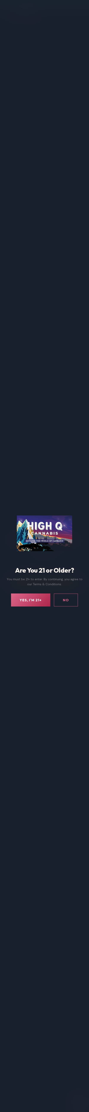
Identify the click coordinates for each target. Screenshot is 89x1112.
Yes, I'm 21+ (31, 600)
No (66, 600)
